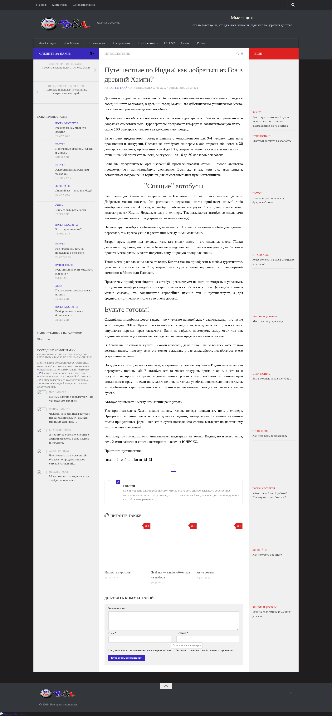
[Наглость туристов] (127, 544)
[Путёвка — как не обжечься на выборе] (174, 544)
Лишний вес (63, 186)
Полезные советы (66, 123)
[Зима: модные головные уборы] (273, 349)
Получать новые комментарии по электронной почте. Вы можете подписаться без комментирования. (170, 650)
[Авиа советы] (220, 544)
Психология (97, 43)
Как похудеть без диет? (267, 554)
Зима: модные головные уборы (271, 378)
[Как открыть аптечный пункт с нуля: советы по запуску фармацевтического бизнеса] (273, 87)
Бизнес (256, 112)
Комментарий (116, 608)
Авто (58, 286)
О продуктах (260, 255)
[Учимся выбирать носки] (45, 211)
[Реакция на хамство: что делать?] (45, 129)
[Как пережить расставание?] (273, 406)
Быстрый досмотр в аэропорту (271, 141)
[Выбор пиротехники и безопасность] (45, 312)
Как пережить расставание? (269, 435)
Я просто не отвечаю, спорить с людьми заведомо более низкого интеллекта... (69, 438)
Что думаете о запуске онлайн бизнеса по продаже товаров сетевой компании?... (68, 459)
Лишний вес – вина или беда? (73, 190)
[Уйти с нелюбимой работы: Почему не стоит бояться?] (273, 463)
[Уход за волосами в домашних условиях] (273, 582)
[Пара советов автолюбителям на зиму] (45, 291)
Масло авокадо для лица (267, 321)
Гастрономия (121, 43)
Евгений (121, 87)
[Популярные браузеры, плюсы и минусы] (45, 150)
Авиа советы (205, 572)
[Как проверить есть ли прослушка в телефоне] (45, 250)
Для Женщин (47, 43)
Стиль (59, 205)
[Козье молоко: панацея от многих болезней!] (273, 230)
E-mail (182, 633)
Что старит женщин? (68, 229)
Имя (112, 633)
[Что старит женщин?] (45, 230)
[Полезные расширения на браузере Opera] (273, 168)
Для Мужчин (72, 43)
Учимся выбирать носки (70, 210)
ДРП (40, 373)
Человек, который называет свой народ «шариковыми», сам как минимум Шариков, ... (69, 417)
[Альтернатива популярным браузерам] (45, 171)
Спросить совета (84, 5)
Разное (201, 43)
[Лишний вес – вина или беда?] (45, 192)
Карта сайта (59, 5)
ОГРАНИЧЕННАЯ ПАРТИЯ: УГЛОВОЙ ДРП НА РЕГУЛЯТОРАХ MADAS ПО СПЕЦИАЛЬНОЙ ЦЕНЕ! (65, 356)
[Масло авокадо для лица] (273, 292)
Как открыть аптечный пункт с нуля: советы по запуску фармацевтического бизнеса (271, 121)
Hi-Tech (170, 43)
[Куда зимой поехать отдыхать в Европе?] (45, 271)
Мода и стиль (261, 374)
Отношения (260, 431)
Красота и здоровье (264, 316)
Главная (41, 5)
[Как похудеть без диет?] (273, 525)
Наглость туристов (118, 572)
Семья (185, 43)
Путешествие (147, 43)
